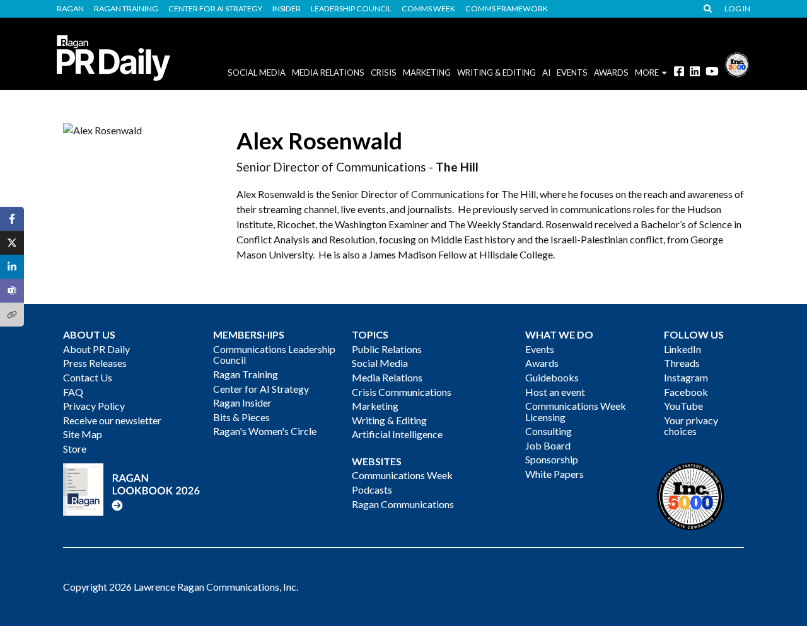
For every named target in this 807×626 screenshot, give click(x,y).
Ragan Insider (242, 403)
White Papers (554, 474)
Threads (682, 363)
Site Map (82, 434)
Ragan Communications (403, 504)
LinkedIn (682, 349)
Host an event (555, 392)
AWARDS (611, 72)
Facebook (686, 392)
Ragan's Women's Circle (264, 431)
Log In (737, 9)
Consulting (548, 431)
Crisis (384, 72)
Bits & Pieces (241, 417)
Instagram (686, 377)
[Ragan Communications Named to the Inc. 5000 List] (737, 63)
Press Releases (95, 363)
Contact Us (87, 377)
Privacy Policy (94, 406)
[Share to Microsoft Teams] (12, 291)
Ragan (70, 9)
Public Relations (387, 349)
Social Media (257, 72)
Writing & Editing (496, 72)
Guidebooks (552, 377)
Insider (286, 9)
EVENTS (572, 72)
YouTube (683, 406)
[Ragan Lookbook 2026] (131, 488)
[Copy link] (12, 315)
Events (539, 349)
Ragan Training (126, 9)
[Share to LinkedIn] (12, 267)
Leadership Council (351, 9)
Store (74, 449)
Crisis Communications (401, 392)
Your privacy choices (691, 426)
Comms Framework (506, 9)
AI (546, 72)
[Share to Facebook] (12, 219)
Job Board (548, 445)
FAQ (73, 392)
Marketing (427, 72)
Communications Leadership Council (274, 354)
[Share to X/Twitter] (12, 243)
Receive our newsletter (112, 420)
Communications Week (402, 475)
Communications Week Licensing (575, 411)
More (647, 72)
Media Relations (328, 72)
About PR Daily (96, 349)
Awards (542, 363)
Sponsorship (551, 459)
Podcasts (372, 490)
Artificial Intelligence (397, 434)
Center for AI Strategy (215, 9)
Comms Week (428, 9)
